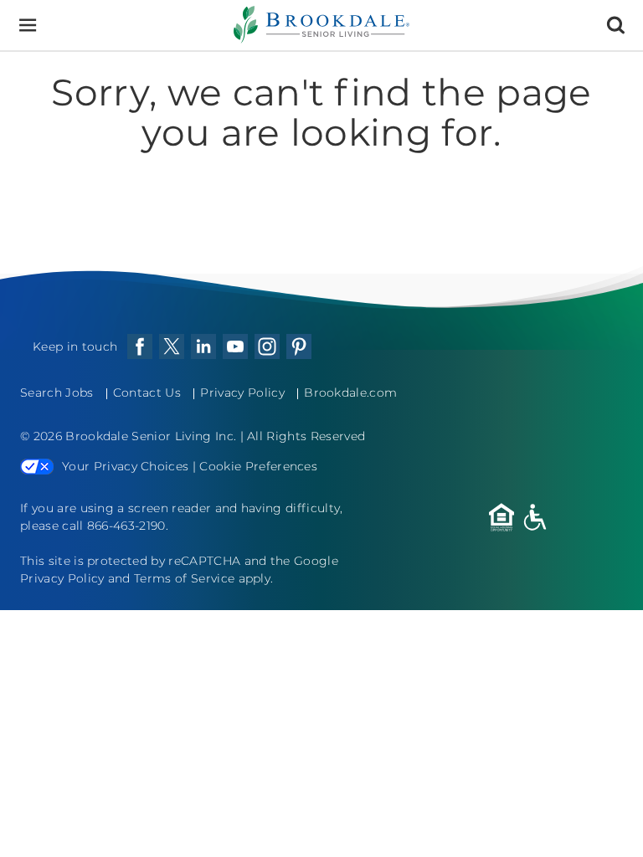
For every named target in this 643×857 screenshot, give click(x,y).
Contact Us (147, 392)
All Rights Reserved (306, 436)
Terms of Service (184, 578)
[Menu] (27, 25)
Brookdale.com (350, 392)
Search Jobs (57, 392)
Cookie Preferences (258, 466)
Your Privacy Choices (125, 466)
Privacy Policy (242, 392)
